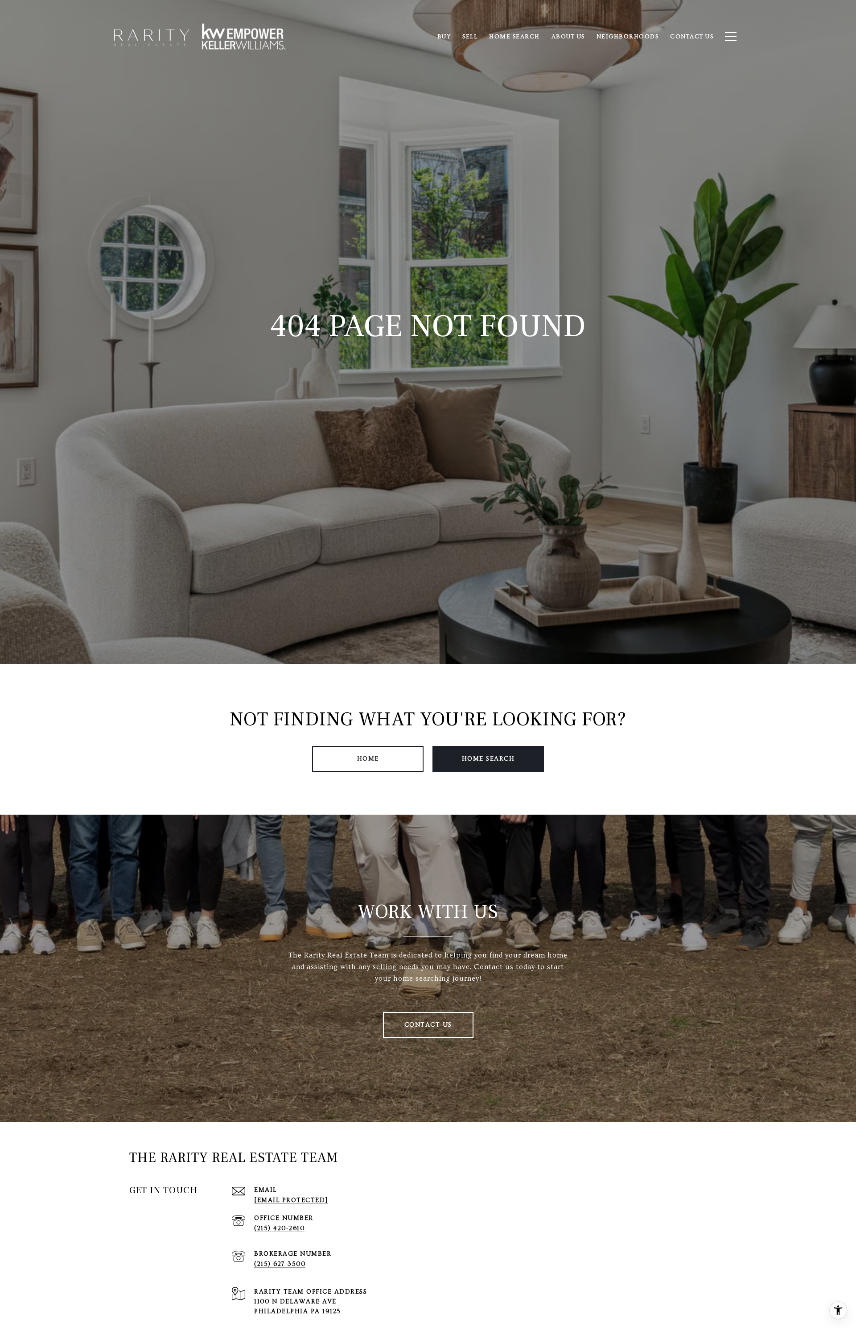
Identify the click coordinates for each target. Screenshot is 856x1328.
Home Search (488, 758)
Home (368, 758)
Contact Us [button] (428, 1024)
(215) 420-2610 (279, 1228)
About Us (568, 36)
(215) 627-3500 (279, 1264)
